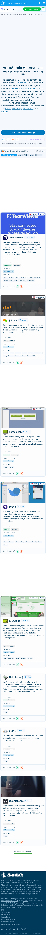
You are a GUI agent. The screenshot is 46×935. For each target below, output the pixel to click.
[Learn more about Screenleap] (5, 432)
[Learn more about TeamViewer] (5, 237)
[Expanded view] (37, 151)
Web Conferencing (9, 652)
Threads (26, 903)
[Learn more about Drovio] (5, 507)
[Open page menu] (44, 3)
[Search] (39, 3)
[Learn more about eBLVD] (5, 731)
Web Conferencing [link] (9, 155)
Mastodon (12, 903)
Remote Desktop (8, 271)
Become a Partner (7, 922)
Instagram (33, 903)
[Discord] (2, 929)
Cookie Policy (5, 917)
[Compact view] (39, 151)
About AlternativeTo (8, 919)
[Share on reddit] (13, 139)
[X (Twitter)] (6, 929)
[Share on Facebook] (3, 139)
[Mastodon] (10, 929)
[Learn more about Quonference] (5, 801)
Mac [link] (36, 155)
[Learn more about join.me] (5, 320)
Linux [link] (31, 155)
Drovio (8, 108)
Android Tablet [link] (23, 155)
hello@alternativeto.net (9, 901)
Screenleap (30, 88)
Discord (25, 901)
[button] (29, 237)
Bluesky (19, 903)
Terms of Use (5, 912)
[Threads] (18, 929)
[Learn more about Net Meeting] (5, 677)
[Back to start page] (3, 3)
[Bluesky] (14, 929)
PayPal (18, 907)
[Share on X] (8, 139)
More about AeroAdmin (21, 132)
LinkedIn (4, 905)
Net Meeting (28, 108)
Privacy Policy (6, 915)
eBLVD (4, 111)
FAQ (2, 910)
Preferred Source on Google (11, 924)
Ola (16, 885)
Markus (22, 885)
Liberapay (10, 907)
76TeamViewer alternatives (11, 258)
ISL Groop (17, 108)
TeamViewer (20, 82)
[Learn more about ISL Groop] (5, 621)
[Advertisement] (23, 39)
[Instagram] (22, 929)
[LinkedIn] (25, 929)
